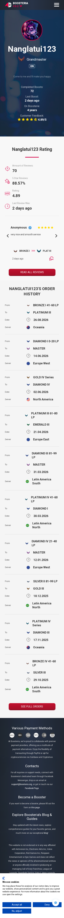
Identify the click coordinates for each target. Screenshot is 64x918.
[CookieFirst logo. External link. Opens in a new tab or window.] (3, 878)
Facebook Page (32, 788)
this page (35, 807)
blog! (46, 833)
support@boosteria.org (21, 784)
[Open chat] (55, 902)
